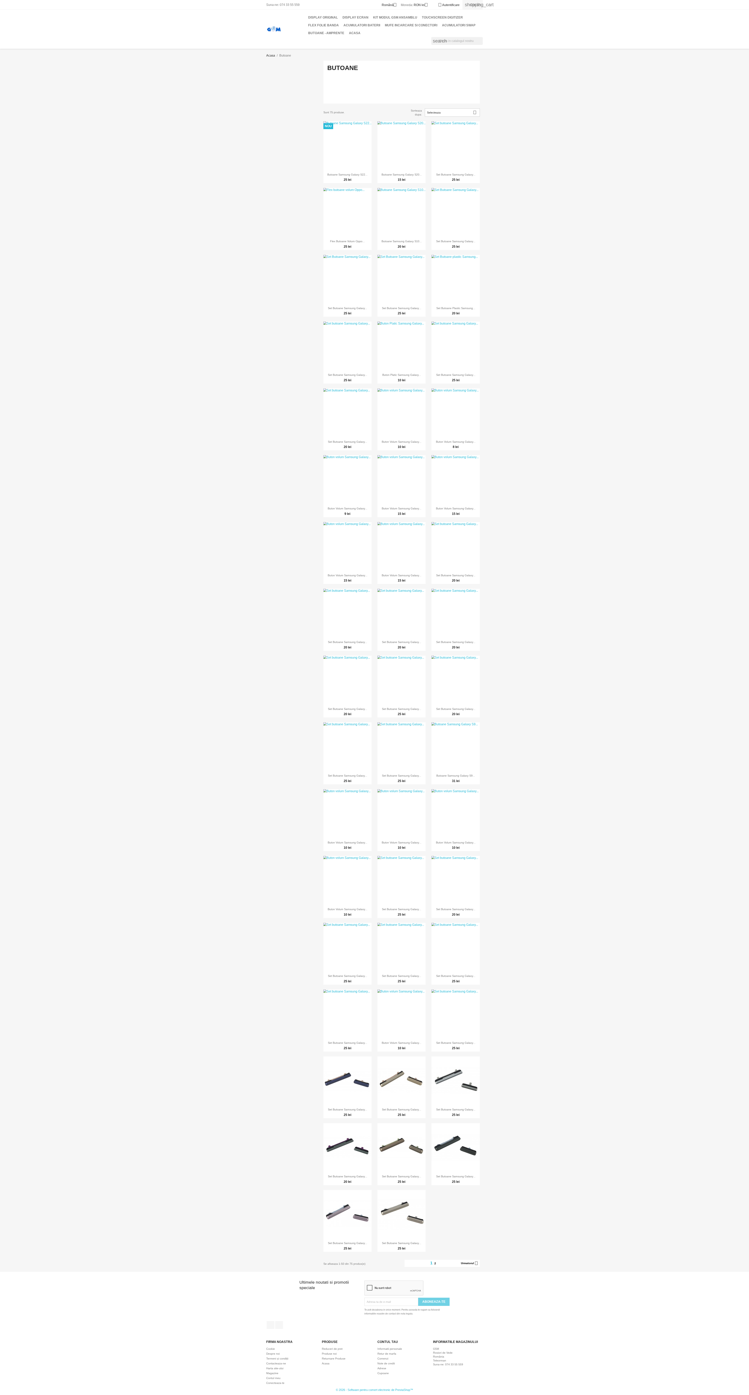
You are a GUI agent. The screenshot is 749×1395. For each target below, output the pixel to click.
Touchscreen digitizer (442, 17)
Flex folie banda (323, 25)
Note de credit (386, 1363)
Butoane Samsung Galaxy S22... (347, 174)
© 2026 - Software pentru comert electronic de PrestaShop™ (374, 1389)
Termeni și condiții (277, 1358)
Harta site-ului (274, 1368)
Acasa (354, 33)
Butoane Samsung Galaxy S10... (402, 241)
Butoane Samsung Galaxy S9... (455, 775)
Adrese (381, 1368)
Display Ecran (355, 17)
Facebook (270, 1325)
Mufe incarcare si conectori (411, 25)
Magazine (272, 1373)
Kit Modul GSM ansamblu (395, 17)
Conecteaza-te (275, 1382)
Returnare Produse (333, 1358)
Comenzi (382, 1358)
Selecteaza (452, 112)
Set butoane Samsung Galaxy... (455, 174)
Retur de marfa (386, 1353)
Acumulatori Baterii (361, 25)
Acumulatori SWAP (459, 25)
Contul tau (387, 1342)
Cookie (270, 1348)
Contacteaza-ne (276, 1363)
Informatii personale (389, 1348)
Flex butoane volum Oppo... (347, 241)
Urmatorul (469, 1263)
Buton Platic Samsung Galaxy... (401, 374)
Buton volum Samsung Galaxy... (401, 441)
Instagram (279, 1325)
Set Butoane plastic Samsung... (455, 308)
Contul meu (273, 1378)
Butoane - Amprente (326, 33)
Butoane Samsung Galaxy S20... (402, 174)
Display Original (323, 17)
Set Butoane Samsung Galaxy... (455, 241)
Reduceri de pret (332, 1348)
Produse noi (329, 1353)
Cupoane (383, 1373)
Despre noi (273, 1353)
